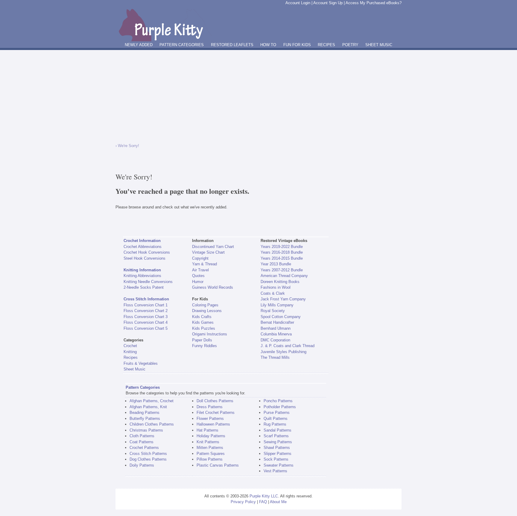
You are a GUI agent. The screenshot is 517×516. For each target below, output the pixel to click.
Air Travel (200, 270)
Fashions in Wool (276, 287)
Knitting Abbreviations (142, 275)
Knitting (130, 351)
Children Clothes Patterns (152, 424)
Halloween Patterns (213, 424)
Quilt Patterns (276, 418)
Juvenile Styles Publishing (283, 351)
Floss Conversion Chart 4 (146, 322)
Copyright (200, 258)
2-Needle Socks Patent (144, 287)
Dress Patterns (210, 407)
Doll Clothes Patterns (215, 401)
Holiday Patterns (211, 436)
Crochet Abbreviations (143, 246)
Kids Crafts (202, 316)
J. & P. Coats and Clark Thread (287, 346)
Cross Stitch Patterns (148, 453)
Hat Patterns (207, 430)
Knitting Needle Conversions (148, 281)
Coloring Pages (205, 305)
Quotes (198, 275)
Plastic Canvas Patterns (218, 465)
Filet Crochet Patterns (216, 412)
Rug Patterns (275, 424)
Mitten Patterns (210, 447)
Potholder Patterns (280, 407)
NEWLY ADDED (139, 45)
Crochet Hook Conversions (147, 252)
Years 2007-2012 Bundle (282, 270)
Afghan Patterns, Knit (148, 407)
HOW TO (268, 45)
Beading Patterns (144, 412)
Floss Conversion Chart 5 (146, 328)
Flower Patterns (210, 418)
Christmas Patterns (146, 430)
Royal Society (273, 310)
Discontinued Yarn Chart (213, 246)
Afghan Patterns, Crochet (152, 401)
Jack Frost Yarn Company (283, 299)
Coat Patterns (141, 442)
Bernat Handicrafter (277, 322)
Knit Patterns (208, 442)
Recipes (131, 357)
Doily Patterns (142, 465)
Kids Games (203, 322)
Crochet (130, 346)
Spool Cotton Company (281, 316)
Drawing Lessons (207, 310)
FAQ (263, 502)
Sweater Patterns (279, 465)
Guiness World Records (212, 287)
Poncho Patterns (278, 401)
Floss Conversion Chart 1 (146, 305)
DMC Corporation (275, 340)
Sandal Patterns (277, 430)
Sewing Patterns (278, 442)
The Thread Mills (275, 357)
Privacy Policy (243, 502)
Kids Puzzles (203, 328)
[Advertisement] (258, 95)
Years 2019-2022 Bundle (282, 246)
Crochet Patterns (144, 447)
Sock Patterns (276, 459)
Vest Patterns (275, 471)
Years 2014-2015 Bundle (282, 258)
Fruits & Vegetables (141, 363)
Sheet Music (134, 369)
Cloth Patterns (142, 436)
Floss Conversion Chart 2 (146, 310)
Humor (197, 281)
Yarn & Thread (204, 264)
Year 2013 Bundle (276, 264)
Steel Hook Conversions (144, 258)
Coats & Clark (273, 293)
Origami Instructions (209, 334)
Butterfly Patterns (145, 418)
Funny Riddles (204, 346)
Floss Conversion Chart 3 (146, 316)
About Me (278, 502)
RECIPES (326, 45)
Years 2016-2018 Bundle (282, 252)
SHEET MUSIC (378, 45)
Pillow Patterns (210, 459)
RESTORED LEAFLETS (232, 45)
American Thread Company (284, 275)
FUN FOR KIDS (297, 45)
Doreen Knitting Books (280, 281)
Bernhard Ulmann (276, 328)
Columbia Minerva (276, 334)
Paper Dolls (202, 340)
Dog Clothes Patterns (148, 459)
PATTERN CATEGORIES (181, 45)
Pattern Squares (211, 453)
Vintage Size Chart (208, 252)
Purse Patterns (277, 412)
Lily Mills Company (277, 305)
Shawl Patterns (277, 447)
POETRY (350, 45)
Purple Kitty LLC (264, 496)
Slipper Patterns (277, 453)
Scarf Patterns (276, 436)
